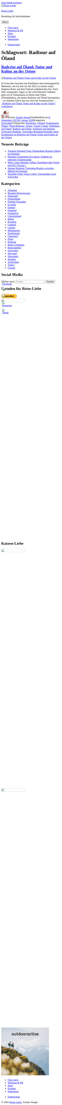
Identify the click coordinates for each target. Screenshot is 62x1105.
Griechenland (14, 216)
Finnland (12, 210)
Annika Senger (23, 117)
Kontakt (12, 36)
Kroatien (12, 221)
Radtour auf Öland (22, 128)
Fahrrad (41, 123)
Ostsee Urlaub (41, 126)
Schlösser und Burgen (44, 128)
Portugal (12, 242)
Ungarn (11, 267)
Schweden (6, 123)
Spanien (12, 259)
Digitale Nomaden (17, 201)
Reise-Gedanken (16, 244)
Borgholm (31, 123)
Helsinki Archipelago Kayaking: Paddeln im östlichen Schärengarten (30, 158)
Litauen (11, 227)
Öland (4, 126)
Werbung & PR (15, 30)
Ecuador (12, 204)
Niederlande (14, 233)
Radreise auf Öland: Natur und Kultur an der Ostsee (26, 69)
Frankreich (13, 213)
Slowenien (13, 256)
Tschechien (13, 262)
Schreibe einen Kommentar (30, 134)
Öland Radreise (16, 126)
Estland (11, 207)
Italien (11, 219)
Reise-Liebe (7, 11)
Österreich (13, 236)
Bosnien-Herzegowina (19, 193)
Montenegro (14, 230)
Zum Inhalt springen (11, 2)
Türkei (11, 265)
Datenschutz (14, 1096)
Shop (10, 33)
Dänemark (13, 196)
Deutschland (14, 199)
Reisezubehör (14, 247)
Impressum (13, 39)
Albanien (12, 190)
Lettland (12, 224)
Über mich (13, 27)
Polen (10, 239)
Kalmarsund (52, 123)
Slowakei (12, 253)
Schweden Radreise (11, 131)
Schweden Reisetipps (33, 131)
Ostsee (29, 126)
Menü (5, 22)
